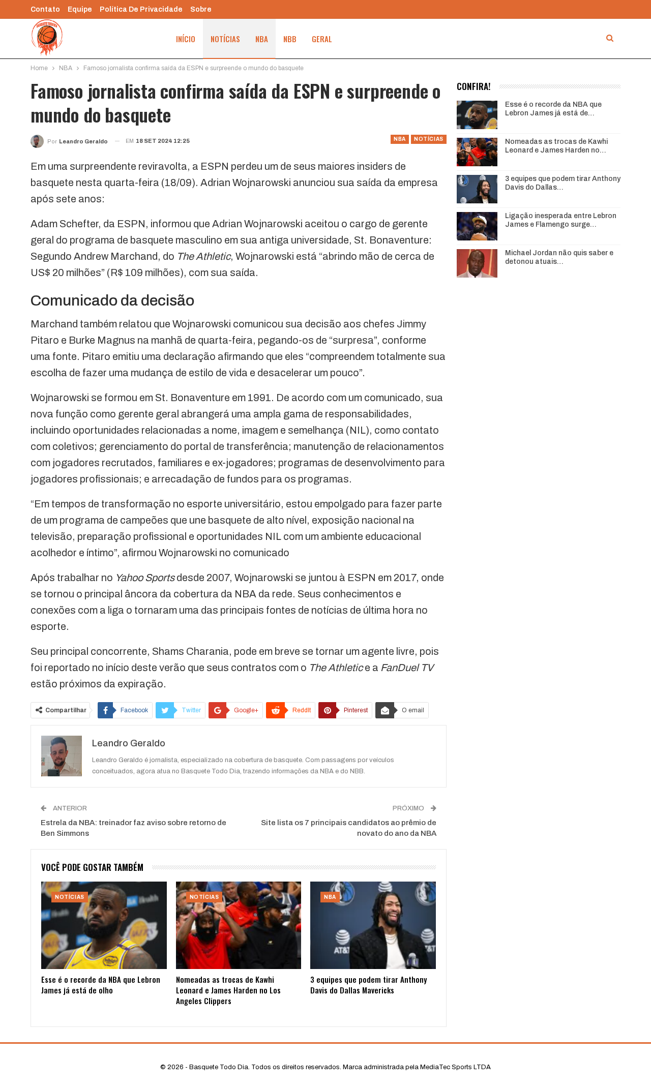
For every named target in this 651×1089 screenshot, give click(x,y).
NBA (261, 38)
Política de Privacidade (141, 9)
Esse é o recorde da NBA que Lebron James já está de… (553, 109)
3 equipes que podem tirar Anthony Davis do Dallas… (562, 183)
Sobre (201, 9)
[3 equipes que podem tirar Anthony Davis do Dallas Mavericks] (373, 926)
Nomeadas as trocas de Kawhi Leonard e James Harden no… (556, 146)
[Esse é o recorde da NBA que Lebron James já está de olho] (104, 926)
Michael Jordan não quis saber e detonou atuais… (559, 257)
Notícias (225, 38)
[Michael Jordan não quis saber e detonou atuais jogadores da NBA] (477, 263)
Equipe (80, 9)
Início (185, 38)
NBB (290, 38)
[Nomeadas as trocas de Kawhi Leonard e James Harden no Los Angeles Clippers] (239, 926)
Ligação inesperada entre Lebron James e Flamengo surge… (560, 220)
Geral (322, 38)
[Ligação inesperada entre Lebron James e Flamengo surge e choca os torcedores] (477, 226)
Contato (45, 9)
